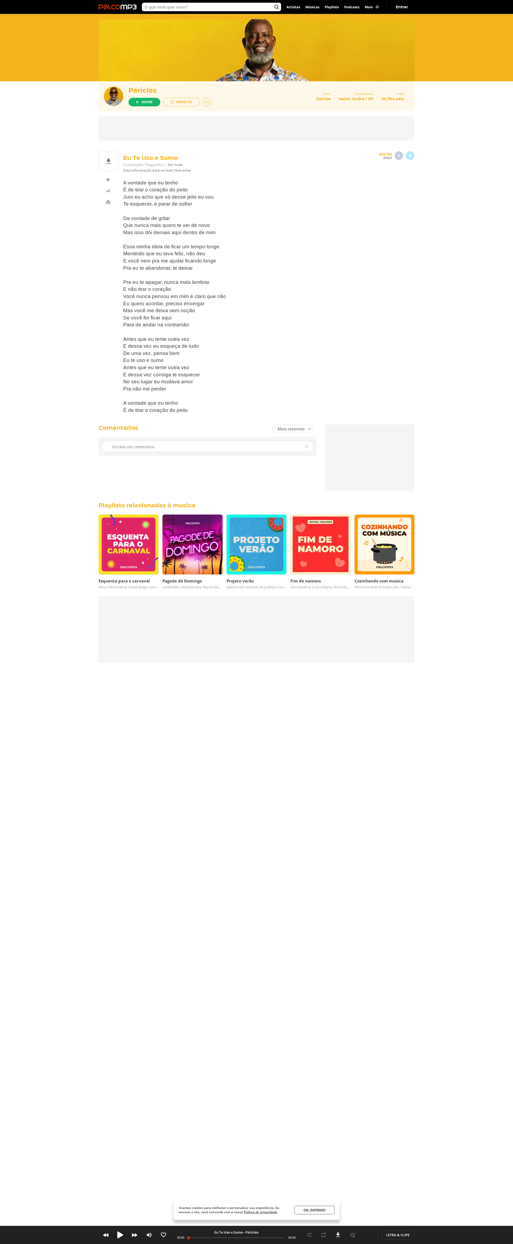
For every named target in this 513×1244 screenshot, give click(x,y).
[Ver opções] (207, 102)
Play (120, 1235)
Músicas (312, 7)
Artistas (293, 7)
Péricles (143, 90)
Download (338, 1235)
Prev (106, 1235)
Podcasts (351, 7)
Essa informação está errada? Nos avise (157, 170)
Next (134, 1235)
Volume (149, 1235)
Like (163, 1235)
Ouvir (146, 102)
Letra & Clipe (398, 1235)
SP (371, 98)
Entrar (402, 7)
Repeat (323, 1235)
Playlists (332, 7)
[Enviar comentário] (308, 446)
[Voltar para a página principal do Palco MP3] (119, 7)
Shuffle (309, 1235)
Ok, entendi (314, 1210)
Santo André (351, 98)
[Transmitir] (367, 1235)
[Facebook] (399, 155)
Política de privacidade (260, 1212)
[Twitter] (410, 155)
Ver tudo (175, 165)
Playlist (352, 1235)
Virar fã (184, 102)
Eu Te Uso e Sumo (228, 1232)
